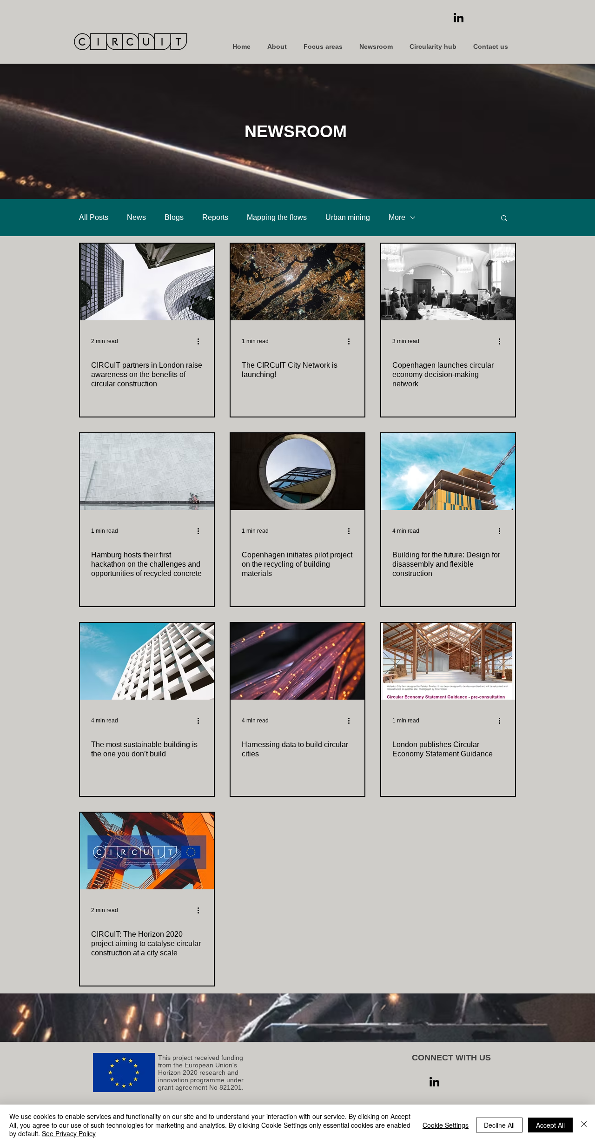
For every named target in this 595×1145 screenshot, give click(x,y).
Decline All (499, 1125)
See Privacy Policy (69, 1133)
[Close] (583, 1125)
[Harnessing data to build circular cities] (297, 661)
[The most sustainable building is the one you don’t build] (147, 661)
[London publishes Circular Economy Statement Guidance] (448, 661)
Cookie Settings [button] (446, 1125)
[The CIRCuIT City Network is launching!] (297, 282)
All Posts (93, 217)
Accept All (550, 1125)
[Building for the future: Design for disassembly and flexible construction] (448, 471)
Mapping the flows (277, 217)
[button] (504, 219)
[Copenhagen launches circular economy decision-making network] (448, 282)
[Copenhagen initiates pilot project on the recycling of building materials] (297, 471)
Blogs (174, 217)
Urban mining (347, 217)
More (397, 217)
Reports (215, 217)
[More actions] (201, 341)
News (136, 217)
